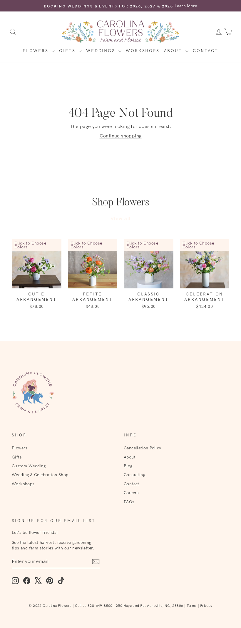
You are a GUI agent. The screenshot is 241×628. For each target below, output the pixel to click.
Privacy (206, 605)
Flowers (36, 50)
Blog (128, 465)
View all (121, 218)
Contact (205, 50)
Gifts (68, 50)
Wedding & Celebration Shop (40, 474)
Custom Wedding (29, 465)
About (174, 50)
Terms (192, 605)
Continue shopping (121, 136)
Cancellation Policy (142, 447)
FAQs (129, 501)
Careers (131, 492)
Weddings (101, 50)
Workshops (142, 50)
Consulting (134, 474)
